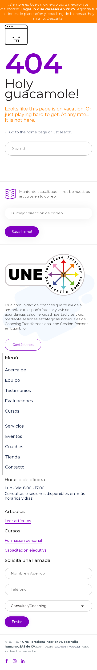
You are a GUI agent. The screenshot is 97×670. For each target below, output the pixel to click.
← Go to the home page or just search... (39, 132)
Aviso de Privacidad (67, 646)
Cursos (12, 411)
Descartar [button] (55, 18)
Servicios (14, 426)
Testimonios (18, 390)
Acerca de (15, 370)
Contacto (14, 467)
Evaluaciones (19, 400)
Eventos (13, 436)
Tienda (12, 457)
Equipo (12, 380)
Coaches (14, 446)
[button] (23, 345)
